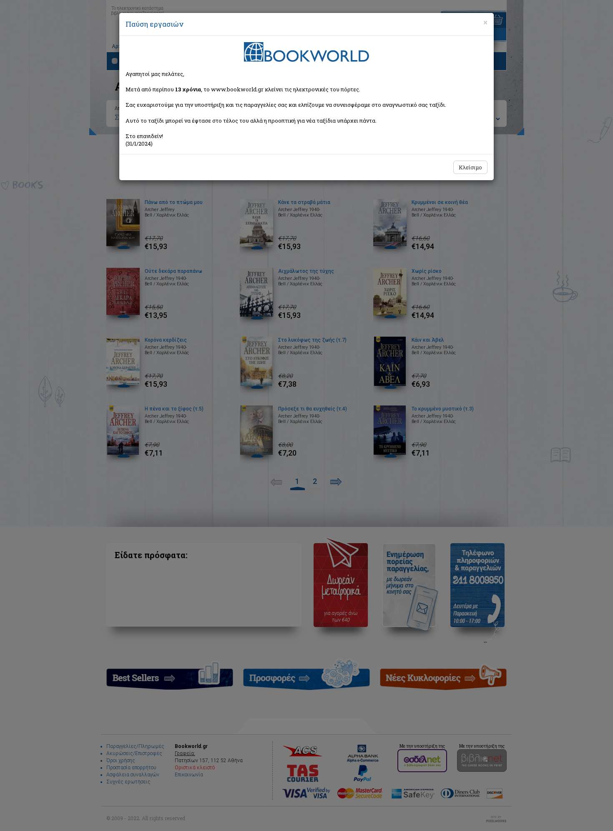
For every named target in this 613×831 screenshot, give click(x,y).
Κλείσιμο (470, 167)
